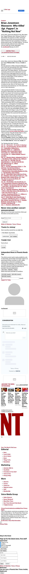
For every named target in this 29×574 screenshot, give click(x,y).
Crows (7, 165)
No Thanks (3, 550)
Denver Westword (8, 499)
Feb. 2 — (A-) (13, 170)
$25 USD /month (16, 274)
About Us (5, 481)
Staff (4, 489)
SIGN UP (5, 222)
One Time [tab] (4, 269)
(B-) (19, 204)
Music (5, 458)
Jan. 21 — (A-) (13, 182)
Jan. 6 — (18, 198)
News (4, 452)
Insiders (3, 544)
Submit (7, 563)
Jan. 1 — (3, 204)
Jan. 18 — (20, 186)
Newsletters (6, 462)
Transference (10, 194)
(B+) (21, 197)
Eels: (3, 192)
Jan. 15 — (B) (12, 189)
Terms (14, 224)
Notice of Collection (6, 224)
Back (2, 563)
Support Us (21, 10)
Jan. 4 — (15, 201)
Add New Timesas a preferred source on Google (10, 51)
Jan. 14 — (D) (14, 190)
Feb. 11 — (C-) (14, 159)
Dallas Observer (7, 497)
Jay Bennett (6, 47)
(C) (9, 188)
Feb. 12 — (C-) (12, 157)
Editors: (23, 194)
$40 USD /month (6, 276)
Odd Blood (10, 198)
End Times (8, 192)
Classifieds (6, 470)
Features (3, 20)
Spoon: (4, 194)
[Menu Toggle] (2, 11)
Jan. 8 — (3, 197)
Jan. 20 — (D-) (14, 184)
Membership (6, 491)
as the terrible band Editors (17, 131)
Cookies (10, 508)
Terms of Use (7, 473)
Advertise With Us (8, 468)
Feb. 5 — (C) (10, 166)
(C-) (14, 198)
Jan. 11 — (18, 194)
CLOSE (3, 247)
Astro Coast (16, 197)
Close (2, 573)
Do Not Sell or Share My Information (10, 520)
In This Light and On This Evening (13, 194)
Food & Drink (6, 454)
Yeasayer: (5, 198)
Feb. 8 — (11, 163)
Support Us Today (6, 280)
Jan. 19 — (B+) (14, 185)
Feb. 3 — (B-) (10, 168)
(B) (10, 165)
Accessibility (16, 508)
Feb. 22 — (13, 145)
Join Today (3, 548)
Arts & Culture (7, 456)
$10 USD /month (6, 274)
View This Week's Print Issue (8, 447)
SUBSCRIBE (6, 236)
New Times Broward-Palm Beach (12, 503)
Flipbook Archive (7, 487)
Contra (8, 201)
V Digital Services (8, 505)
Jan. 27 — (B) (14, 176)
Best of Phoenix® (6, 545)
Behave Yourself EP (9, 200)
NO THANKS (13, 236)
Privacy (19, 224)
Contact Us (6, 485)
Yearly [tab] (15, 269)
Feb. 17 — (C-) (11, 151)
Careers (5, 483)
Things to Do (4, 542)
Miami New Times (8, 501)
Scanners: (9, 204)
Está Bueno (10, 203)
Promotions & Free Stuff (10, 472)
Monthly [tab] (10, 269)
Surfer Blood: (9, 197)
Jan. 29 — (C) (12, 174)
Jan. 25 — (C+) (10, 179)
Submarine (15, 204)
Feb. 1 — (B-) (14, 171)
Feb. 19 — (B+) (12, 146)
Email (3, 218)
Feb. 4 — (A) (13, 167)
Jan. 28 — (14, 174)
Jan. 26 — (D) (12, 178)
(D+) (19, 195)
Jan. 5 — (19, 200)
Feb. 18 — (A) (14, 148)
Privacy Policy (7, 475)
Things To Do (6, 460)
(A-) (12, 192)
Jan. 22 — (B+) (11, 181)
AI (20, 508)
